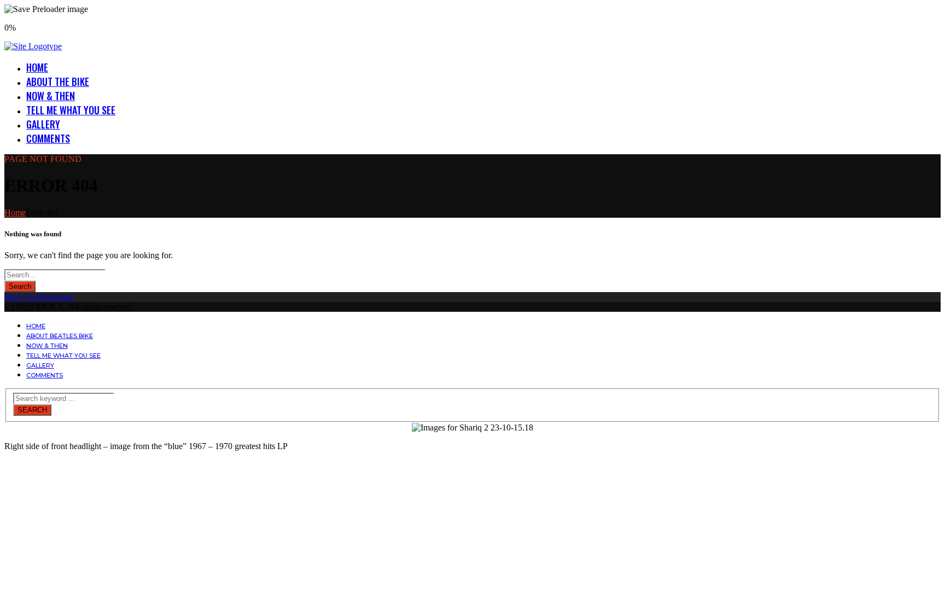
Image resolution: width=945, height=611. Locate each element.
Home (37, 67)
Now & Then (50, 96)
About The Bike (57, 81)
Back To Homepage (39, 296)
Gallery (43, 124)
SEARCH (32, 410)
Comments (48, 138)
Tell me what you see (70, 110)
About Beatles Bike (59, 336)
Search (20, 286)
